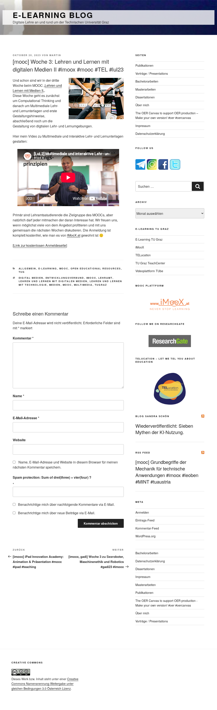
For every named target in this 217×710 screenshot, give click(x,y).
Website (19, 439)
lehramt (105, 277)
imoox (91, 277)
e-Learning (47, 268)
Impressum (142, 126)
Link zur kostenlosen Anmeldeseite (40, 245)
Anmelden (142, 512)
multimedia (83, 284)
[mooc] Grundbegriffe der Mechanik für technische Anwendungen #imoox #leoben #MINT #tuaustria (166, 472)
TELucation (143, 255)
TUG (22, 271)
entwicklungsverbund (65, 277)
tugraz (101, 284)
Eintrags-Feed (144, 520)
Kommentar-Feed (147, 528)
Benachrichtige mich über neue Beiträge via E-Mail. (56, 512)
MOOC (63, 268)
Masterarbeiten (145, 89)
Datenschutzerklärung (150, 133)
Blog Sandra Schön (152, 416)
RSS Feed (142, 452)
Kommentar (23, 338)
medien (55, 284)
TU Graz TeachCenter (150, 263)
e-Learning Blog (53, 14)
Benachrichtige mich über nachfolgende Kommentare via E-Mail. (66, 504)
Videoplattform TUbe (149, 271)
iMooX (139, 247)
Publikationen (144, 65)
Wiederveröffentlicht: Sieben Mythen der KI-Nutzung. (164, 429)
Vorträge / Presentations (151, 73)
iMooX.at (73, 235)
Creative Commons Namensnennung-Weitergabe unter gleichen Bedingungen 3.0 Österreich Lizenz (44, 684)
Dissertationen (145, 97)
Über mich (142, 105)
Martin (55, 55)
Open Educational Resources (96, 268)
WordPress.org (145, 536)
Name (18, 395)
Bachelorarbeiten (146, 81)
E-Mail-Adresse (26, 417)
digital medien (31, 277)
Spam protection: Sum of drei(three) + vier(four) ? (52, 477)
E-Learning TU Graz (149, 239)
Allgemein (27, 268)
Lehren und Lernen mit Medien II (37, 88)
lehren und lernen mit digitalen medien (53, 281)
